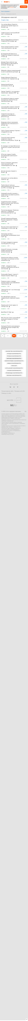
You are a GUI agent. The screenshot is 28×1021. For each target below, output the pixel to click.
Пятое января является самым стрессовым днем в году (9, 47)
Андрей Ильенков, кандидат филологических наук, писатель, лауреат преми (10, 203)
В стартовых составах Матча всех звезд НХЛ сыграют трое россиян (10, 146)
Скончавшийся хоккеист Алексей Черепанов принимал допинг (10, 107)
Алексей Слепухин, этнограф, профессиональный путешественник (9, 251)
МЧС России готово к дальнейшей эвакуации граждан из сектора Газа (10, 319)
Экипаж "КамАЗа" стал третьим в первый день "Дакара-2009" (10, 92)
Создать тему (5, 20)
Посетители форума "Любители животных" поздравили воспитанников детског (10, 211)
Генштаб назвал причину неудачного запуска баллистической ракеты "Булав (9, 139)
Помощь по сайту (6, 393)
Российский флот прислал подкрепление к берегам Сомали (10, 297)
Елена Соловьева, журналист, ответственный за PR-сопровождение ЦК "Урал (9, 164)
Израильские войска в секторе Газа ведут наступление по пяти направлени (10, 259)
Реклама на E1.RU (19, 391)
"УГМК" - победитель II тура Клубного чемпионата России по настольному (10, 267)
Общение (3, 14)
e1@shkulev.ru (18, 428)
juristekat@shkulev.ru (5, 431)
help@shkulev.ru (11, 433)
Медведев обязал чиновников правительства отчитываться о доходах (9, 124)
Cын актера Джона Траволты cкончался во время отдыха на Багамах (9, 26)
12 (24, 289)
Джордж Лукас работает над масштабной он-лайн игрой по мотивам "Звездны (9, 63)
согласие (11, 7)
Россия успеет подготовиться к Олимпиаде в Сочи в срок (9, 227)
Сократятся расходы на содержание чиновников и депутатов (8, 115)
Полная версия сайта (7, 391)
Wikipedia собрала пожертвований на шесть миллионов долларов (10, 71)
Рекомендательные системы (7, 434)
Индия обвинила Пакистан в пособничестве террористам (9, 78)
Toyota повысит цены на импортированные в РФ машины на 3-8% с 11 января (10, 186)
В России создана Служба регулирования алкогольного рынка (9, 156)
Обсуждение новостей (11, 14)
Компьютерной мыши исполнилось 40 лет (7, 85)
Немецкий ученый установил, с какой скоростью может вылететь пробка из (10, 195)
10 (24, 257)
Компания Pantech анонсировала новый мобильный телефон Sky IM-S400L (10, 327)
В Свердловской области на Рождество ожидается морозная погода (10, 55)
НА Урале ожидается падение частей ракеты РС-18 (9, 243)
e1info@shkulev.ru (16, 430)
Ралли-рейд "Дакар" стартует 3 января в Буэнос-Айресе (9, 275)
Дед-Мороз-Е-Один (6, 312)
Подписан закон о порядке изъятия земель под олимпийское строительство (10, 283)
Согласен (23, 6)
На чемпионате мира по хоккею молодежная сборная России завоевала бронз (10, 100)
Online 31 (20, 20)
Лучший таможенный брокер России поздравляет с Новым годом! (9, 220)
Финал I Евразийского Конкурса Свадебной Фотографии (10, 40)
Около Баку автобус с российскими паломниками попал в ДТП (10, 235)
